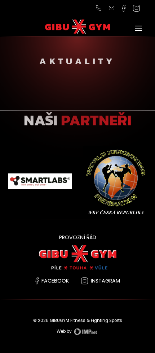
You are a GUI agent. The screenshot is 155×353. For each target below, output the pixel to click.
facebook (55, 280)
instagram (105, 280)
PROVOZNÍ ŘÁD (77, 237)
